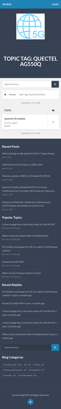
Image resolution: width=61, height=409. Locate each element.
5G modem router (12, 365)
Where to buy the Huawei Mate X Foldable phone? (25, 235)
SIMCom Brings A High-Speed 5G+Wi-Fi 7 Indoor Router (28, 153)
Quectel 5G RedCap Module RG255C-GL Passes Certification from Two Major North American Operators (28, 189)
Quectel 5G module (14, 118)
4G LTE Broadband (27, 375)
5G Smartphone (36, 370)
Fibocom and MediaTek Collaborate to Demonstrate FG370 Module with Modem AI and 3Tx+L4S (26, 204)
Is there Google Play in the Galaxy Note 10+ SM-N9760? (28, 224)
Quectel (7, 126)
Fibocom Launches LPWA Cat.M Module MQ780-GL (26, 176)
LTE (27, 365)
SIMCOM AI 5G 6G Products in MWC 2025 (22, 164)
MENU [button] (8, 4)
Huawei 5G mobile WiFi (13, 261)
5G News (38, 365)
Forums (12, 94)
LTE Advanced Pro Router (14, 370)
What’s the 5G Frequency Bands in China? (21, 273)
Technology (9, 375)
